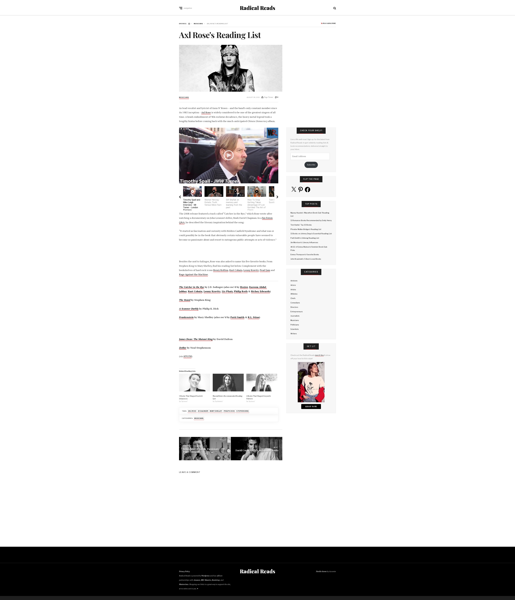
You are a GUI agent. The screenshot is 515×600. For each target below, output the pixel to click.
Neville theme (321, 571)
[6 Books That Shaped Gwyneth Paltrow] (261, 382)
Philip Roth (241, 291)
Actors (293, 285)
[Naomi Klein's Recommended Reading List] (228, 382)
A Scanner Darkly (188, 308)
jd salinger (203, 411)
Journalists (294, 316)
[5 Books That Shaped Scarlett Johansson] (194, 382)
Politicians (294, 325)
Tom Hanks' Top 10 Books (301, 225)
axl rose (192, 411)
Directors (294, 307)
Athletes (293, 294)
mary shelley (216, 411)
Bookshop (216, 580)
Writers (293, 333)
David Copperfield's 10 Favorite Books (257, 450)
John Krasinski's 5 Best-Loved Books (305, 259)
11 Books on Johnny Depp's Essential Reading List (311, 233)
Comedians (295, 303)
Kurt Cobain (235, 270)
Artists (293, 289)
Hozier (244, 287)
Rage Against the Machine (193, 274)
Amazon (197, 580)
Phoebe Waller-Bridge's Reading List (305, 229)
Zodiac (182, 347)
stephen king (242, 411)
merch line (319, 355)
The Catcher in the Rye (191, 287)
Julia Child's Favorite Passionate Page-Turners (201, 450)
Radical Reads (257, 7)
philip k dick (229, 411)
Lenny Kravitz (251, 270)
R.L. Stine (253, 317)
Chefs (292, 298)
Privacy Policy (184, 571)
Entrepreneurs (296, 311)
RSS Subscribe (329, 23)
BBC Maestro (206, 580)
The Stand (184, 299)
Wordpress (205, 575)
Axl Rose (206, 112)
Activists (293, 281)
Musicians (184, 97)
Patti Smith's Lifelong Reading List (304, 238)
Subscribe (311, 165)
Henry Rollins (220, 270)
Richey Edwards (260, 291)
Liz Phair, (227, 291)
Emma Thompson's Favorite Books (304, 254)
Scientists (294, 329)
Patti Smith (237, 317)
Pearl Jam (265, 270)
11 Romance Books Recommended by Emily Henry (311, 220)
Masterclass (183, 584)
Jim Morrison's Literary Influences (304, 242)
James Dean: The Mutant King (196, 339)
